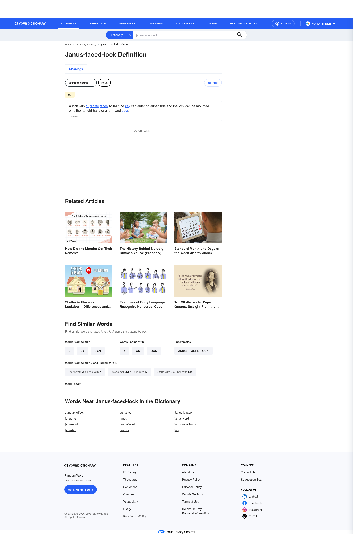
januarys (70, 418)
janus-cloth (72, 424)
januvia (124, 430)
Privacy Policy (191, 479)
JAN (98, 351)
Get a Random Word (80, 489)
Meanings (76, 69)
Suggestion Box (251, 479)
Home (68, 44)
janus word (181, 418)
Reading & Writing (135, 516)
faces (104, 105)
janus (123, 418)
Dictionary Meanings (86, 44)
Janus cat (126, 412)
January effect (74, 412)
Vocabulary (130, 501)
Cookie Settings (192, 494)
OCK (154, 351)
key (127, 105)
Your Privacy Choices (180, 532)
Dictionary (116, 35)
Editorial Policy (192, 487)
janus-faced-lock (193, 351)
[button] (283, 23)
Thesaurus (130, 479)
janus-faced (127, 424)
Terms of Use (190, 501)
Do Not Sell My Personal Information (195, 511)
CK (138, 351)
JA (83, 351)
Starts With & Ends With (85, 372)
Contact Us (248, 472)
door (125, 110)
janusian (70, 430)
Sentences (130, 487)
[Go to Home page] (30, 23)
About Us (188, 472)
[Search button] (241, 35)
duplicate (92, 105)
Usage (127, 509)
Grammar (129, 494)
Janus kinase (183, 412)
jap (176, 430)
